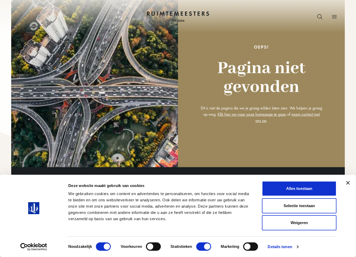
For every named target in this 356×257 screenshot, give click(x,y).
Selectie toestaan (299, 205)
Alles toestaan (299, 188)
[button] (320, 17)
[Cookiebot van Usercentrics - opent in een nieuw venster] (34, 247)
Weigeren (299, 222)
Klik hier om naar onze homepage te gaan (252, 114)
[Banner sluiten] (348, 183)
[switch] (153, 246)
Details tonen (280, 246)
